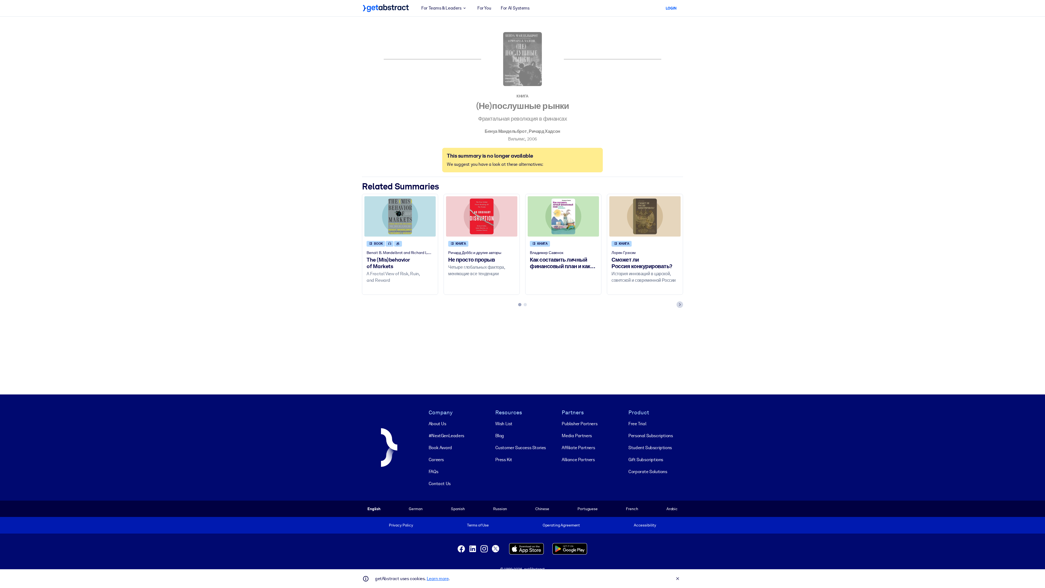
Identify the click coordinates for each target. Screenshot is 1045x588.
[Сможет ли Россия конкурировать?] (645, 216)
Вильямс (516, 139)
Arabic (672, 509)
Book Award (440, 447)
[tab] (519, 304)
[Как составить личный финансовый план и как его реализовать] (563, 216)
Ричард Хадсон (544, 131)
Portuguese (587, 509)
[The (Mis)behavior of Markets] (400, 216)
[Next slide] (680, 304)
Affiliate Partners (578, 447)
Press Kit (503, 459)
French (632, 509)
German (415, 509)
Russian (500, 509)
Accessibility (645, 525)
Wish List (503, 423)
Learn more (437, 578)
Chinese (542, 509)
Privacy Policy (401, 525)
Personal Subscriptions (650, 435)
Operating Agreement (561, 525)
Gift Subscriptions (645, 459)
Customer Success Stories (520, 447)
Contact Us (440, 483)
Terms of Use (478, 525)
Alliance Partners (578, 459)
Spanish (458, 509)
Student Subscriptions (650, 447)
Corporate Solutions (647, 471)
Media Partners (577, 435)
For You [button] (484, 8)
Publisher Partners (579, 423)
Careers (436, 459)
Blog (499, 435)
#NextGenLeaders (446, 435)
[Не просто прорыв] (481, 216)
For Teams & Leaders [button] (441, 8)
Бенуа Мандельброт (506, 131)
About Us (437, 423)
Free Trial (637, 423)
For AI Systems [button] (515, 8)
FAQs (433, 471)
